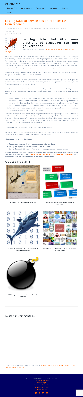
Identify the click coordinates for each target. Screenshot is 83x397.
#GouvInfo (13, 4)
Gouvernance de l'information (32, 29)
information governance (56, 29)
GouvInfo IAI (11, 8)
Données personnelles (41, 380)
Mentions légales (41, 383)
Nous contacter (41, 389)
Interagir (65, 8)
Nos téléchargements (41, 387)
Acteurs (9, 12)
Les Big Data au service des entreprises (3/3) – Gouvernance (38, 22)
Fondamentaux (13, 29)
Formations (40, 8)
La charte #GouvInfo (41, 385)
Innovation (9, 31)
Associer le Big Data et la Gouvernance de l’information (51, 154)
